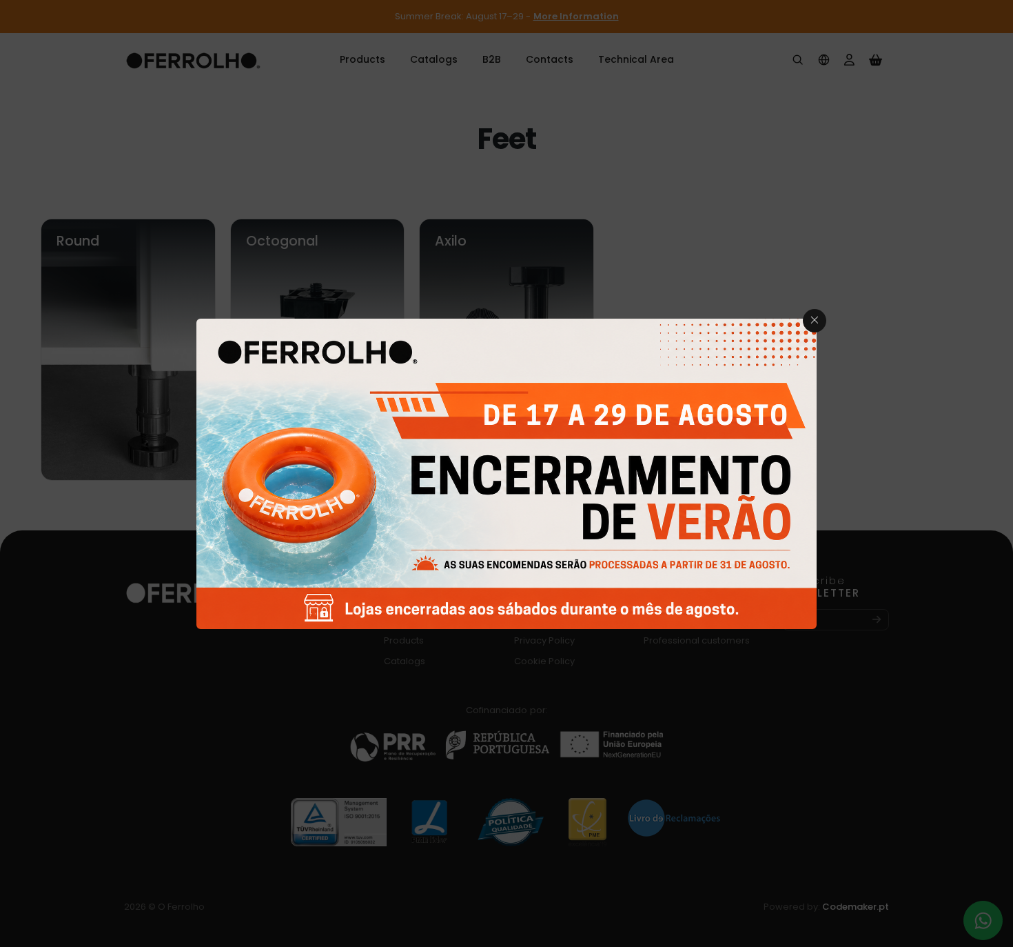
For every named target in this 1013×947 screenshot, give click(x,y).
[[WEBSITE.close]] (814, 320)
